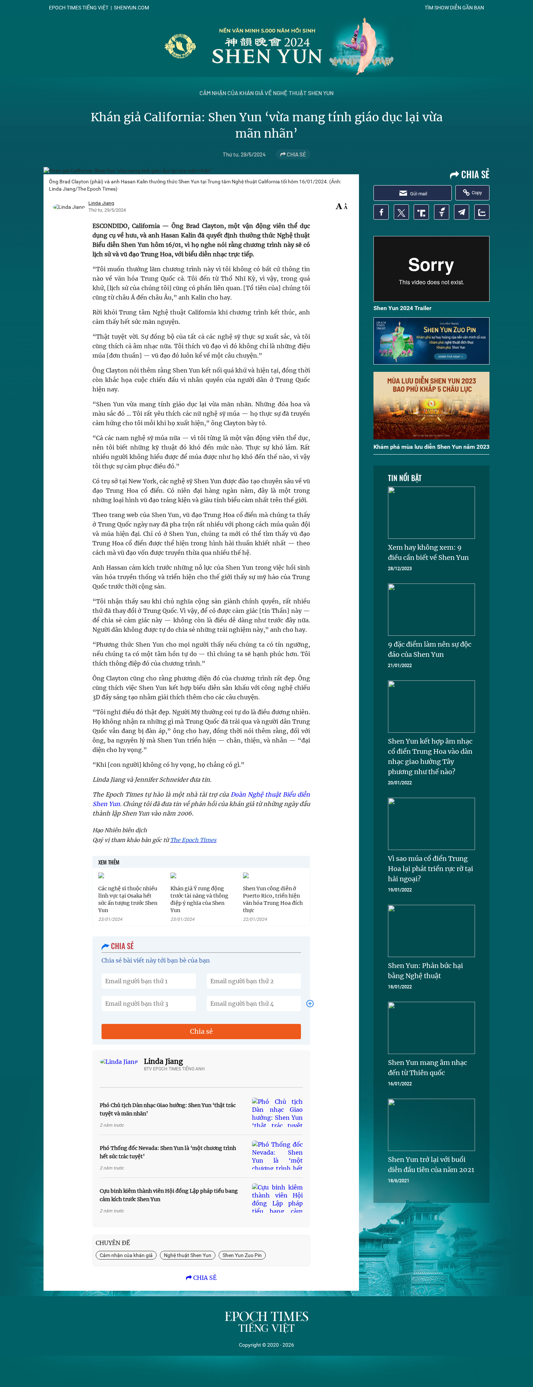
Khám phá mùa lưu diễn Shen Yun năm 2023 (431, 446)
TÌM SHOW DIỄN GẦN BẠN (454, 8)
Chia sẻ (201, 1031)
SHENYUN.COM (131, 8)
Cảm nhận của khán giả (126, 1255)
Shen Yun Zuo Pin (242, 1255)
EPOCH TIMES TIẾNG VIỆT (78, 8)
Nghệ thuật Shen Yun (187, 1255)
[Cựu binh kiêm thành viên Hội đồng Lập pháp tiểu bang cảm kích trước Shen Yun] (277, 1198)
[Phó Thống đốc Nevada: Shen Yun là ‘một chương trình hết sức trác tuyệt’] (277, 1155)
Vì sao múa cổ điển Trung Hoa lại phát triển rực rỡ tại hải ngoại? (430, 868)
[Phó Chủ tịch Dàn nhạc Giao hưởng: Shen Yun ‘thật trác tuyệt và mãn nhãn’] (277, 1112)
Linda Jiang (163, 1061)
